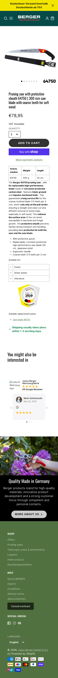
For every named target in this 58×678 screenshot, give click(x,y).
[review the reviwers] (17, 407)
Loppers (12, 554)
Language (13, 636)
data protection (16, 598)
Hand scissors (15, 559)
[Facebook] (9, 623)
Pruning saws (15, 544)
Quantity (14, 128)
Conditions (13, 588)
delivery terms (15, 593)
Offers (11, 539)
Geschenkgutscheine (19, 564)
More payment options (29, 159)
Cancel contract (20, 606)
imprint (11, 583)
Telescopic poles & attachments (26, 549)
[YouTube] (19, 623)
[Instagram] (14, 623)
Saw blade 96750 (21, 319)
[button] (21, 81)
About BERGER (16, 578)
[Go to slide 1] (26, 421)
